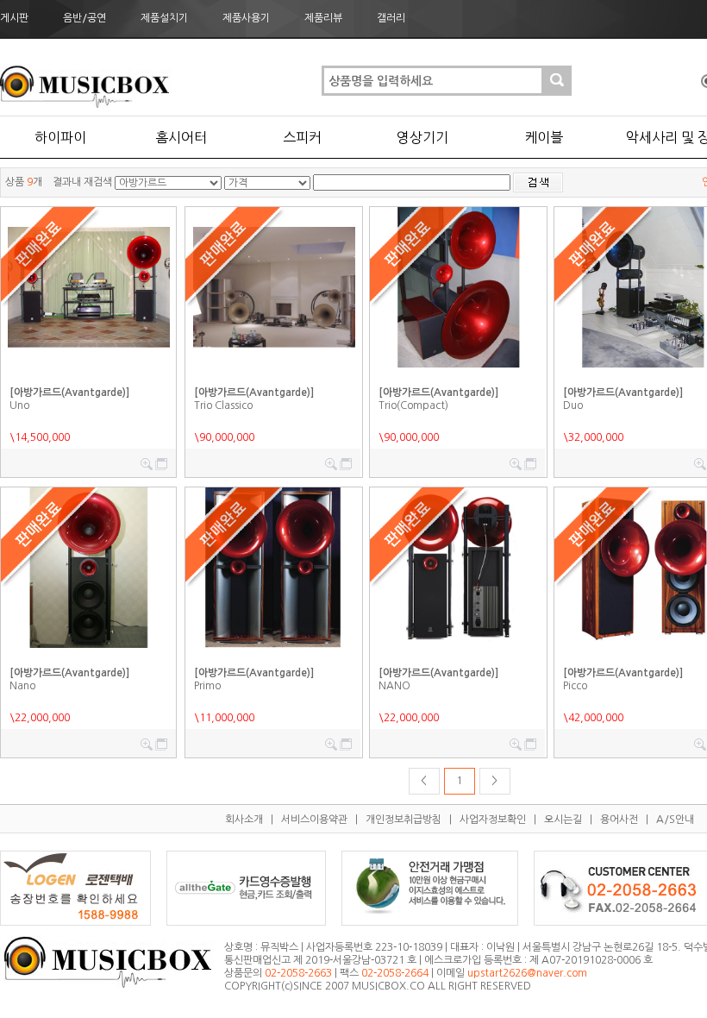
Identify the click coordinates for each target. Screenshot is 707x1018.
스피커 (302, 137)
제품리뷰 (323, 18)
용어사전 (619, 819)
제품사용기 (246, 18)
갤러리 (391, 18)
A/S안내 (675, 819)
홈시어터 (181, 137)
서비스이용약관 (314, 819)
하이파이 (60, 137)
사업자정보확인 (493, 819)
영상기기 (422, 137)
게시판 (14, 18)
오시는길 (563, 819)
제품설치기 (164, 18)
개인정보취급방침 (403, 819)
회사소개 (244, 819)
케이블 (543, 137)
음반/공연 (84, 18)
